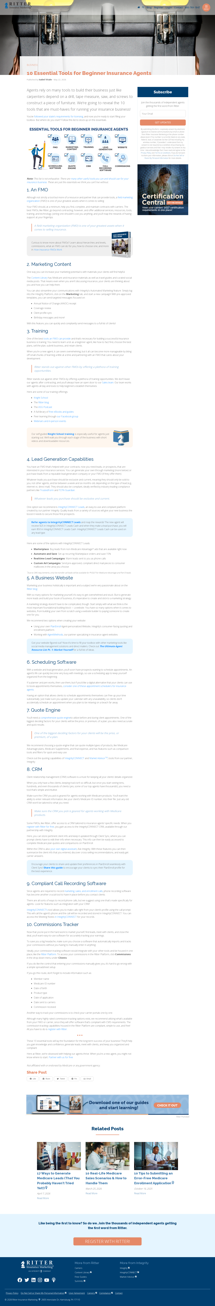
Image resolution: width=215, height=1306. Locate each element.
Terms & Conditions (102, 102)
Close (165, 11)
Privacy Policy (85, 102)
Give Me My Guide (80, 82)
